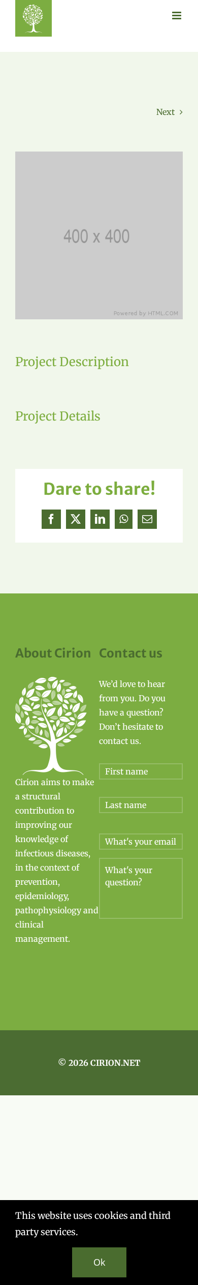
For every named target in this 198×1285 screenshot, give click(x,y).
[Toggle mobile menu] (177, 15)
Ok (99, 1262)
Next (165, 112)
